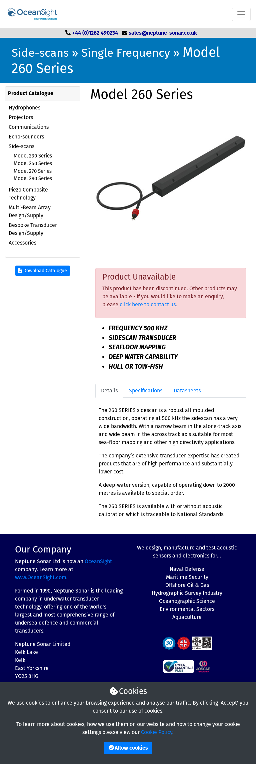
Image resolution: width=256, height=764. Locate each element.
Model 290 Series (33, 178)
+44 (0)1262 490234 (95, 33)
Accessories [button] (22, 243)
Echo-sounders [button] (26, 136)
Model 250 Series (33, 163)
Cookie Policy (156, 732)
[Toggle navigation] (241, 14)
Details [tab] (109, 390)
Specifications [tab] (145, 390)
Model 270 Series (33, 171)
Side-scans (40, 53)
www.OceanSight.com (40, 577)
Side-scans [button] (21, 146)
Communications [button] (29, 127)
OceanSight (98, 561)
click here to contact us (148, 304)
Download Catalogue (44, 271)
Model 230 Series (33, 156)
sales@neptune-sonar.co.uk (163, 33)
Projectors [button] (21, 117)
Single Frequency (125, 53)
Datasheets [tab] (187, 390)
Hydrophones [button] (24, 107)
